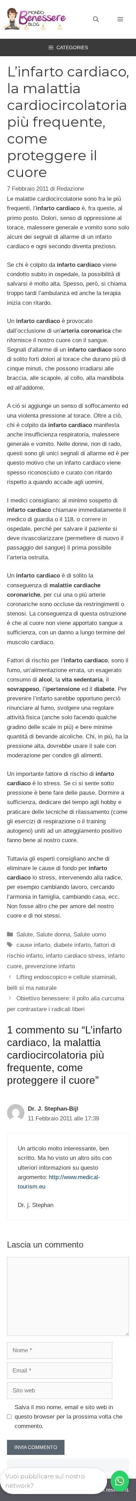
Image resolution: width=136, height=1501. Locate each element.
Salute (24, 934)
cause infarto (33, 945)
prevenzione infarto (50, 966)
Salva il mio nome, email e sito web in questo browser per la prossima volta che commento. (68, 1416)
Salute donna (53, 934)
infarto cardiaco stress (75, 955)
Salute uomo (90, 934)
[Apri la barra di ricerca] (96, 19)
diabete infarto (72, 945)
